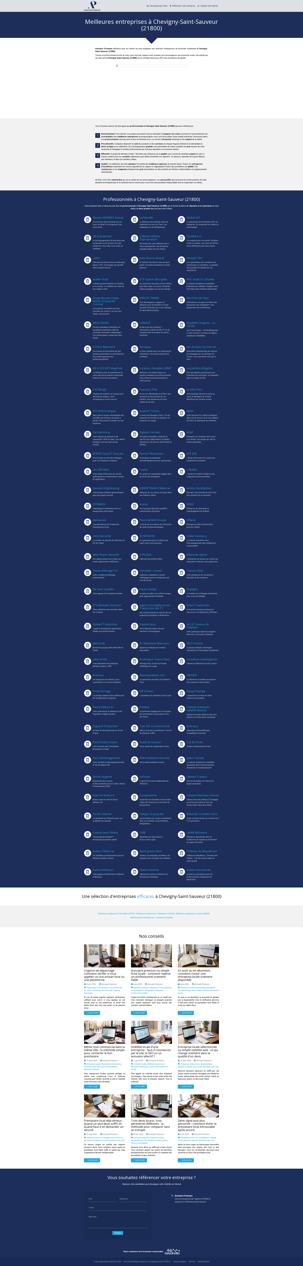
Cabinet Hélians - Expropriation (151, 238)
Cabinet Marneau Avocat (203, 795)
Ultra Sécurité (102, 536)
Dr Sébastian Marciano (154, 643)
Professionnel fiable (139, 993)
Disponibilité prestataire (205, 988)
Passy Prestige (196, 691)
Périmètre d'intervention (157, 1140)
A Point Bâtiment (104, 346)
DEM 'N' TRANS (149, 298)
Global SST (193, 217)
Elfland (191, 520)
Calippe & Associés (151, 813)
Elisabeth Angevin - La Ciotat (201, 324)
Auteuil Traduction (105, 624)
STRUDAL (146, 554)
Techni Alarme (102, 813)
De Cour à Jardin (103, 589)
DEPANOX (99, 504)
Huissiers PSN (148, 389)
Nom (90, 1199)
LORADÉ (145, 322)
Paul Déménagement (106, 757)
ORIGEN (192, 675)
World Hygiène (102, 776)
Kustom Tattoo (149, 410)
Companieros (148, 795)
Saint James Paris (151, 851)
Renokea (145, 346)
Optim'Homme (149, 869)
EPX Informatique (104, 410)
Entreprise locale (156, 988)
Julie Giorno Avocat (152, 257)
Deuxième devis (93, 1138)
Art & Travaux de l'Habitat (198, 626)
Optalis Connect (150, 432)
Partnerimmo (101, 432)
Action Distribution (199, 488)
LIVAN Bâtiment (197, 832)
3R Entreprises (102, 236)
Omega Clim (195, 257)
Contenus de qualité (164, 917)
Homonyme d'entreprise (111, 1064)
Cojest (144, 469)
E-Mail (91, 1208)
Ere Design (100, 389)
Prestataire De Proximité (102, 990)
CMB (143, 832)
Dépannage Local (94, 988)
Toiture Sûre (195, 570)
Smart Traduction (198, 605)
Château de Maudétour (202, 851)
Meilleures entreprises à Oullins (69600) (193, 913)
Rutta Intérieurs (103, 869)
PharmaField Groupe (153, 520)
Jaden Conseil (195, 757)
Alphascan (99, 520)
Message (92, 1217)
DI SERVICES (147, 536)
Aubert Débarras (103, 851)
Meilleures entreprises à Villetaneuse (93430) (155, 913)
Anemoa (98, 675)
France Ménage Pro (105, 570)
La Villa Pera (194, 389)
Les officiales (101, 469)
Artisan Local (107, 988)
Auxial (144, 504)
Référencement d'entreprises (142, 917)
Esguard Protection (105, 726)
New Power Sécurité (106, 554)
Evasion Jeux (148, 624)
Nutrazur (192, 726)
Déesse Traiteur (197, 776)
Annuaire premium (141, 988)
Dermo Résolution (151, 453)
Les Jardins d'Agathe (200, 368)
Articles (192, 1261)
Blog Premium (203, 1261)
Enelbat (144, 707)
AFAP (190, 432)
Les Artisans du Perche (201, 346)
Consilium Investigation (202, 659)
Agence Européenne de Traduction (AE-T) (155, 607)
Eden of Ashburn (104, 795)
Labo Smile (100, 659)
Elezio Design (148, 589)
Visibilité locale (140, 1064)
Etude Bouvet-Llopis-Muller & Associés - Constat (106, 301)
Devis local (197, 1067)
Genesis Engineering (106, 488)
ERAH (190, 504)
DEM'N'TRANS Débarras (155, 488)
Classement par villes (187, 990)
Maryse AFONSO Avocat (108, 217)
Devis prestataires (141, 1138)
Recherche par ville (92, 1067)
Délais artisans (203, 990)
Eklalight (192, 589)
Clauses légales (179, 1261)
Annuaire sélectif (185, 1067)
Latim (96, 257)
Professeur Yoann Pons (155, 659)
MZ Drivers (147, 691)
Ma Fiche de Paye (198, 298)
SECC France (195, 643)
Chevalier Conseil (151, 570)
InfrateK (145, 776)
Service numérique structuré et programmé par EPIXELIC (147, 1261)
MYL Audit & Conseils (200, 279)
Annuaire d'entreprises (140, 1067)
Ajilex (190, 410)
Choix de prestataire (109, 1067)
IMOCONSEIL (101, 322)
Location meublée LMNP (155, 368)
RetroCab (99, 643)
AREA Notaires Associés (155, 757)
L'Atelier (192, 469)
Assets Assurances (198, 869)
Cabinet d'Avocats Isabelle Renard (198, 708)
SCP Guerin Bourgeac (153, 279)
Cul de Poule (195, 742)
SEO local (154, 1067)
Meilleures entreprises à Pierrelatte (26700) (116, 913)
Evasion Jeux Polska (105, 832)
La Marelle (146, 217)
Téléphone (123, 1199)
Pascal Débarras (103, 707)
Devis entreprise (202, 1138)
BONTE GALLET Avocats (108, 453)
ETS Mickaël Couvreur (107, 605)
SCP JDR (192, 453)
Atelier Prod (100, 279)
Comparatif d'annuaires (154, 990)
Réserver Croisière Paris (202, 813)
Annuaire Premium (91, 1069)
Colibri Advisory (197, 536)
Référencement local (155, 1064)
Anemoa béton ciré (152, 675)
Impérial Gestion (150, 742)
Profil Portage (102, 691)
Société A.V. (194, 236)
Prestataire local (108, 1138)
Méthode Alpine (197, 554)
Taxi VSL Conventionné (155, 726)
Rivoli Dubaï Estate (105, 742)
